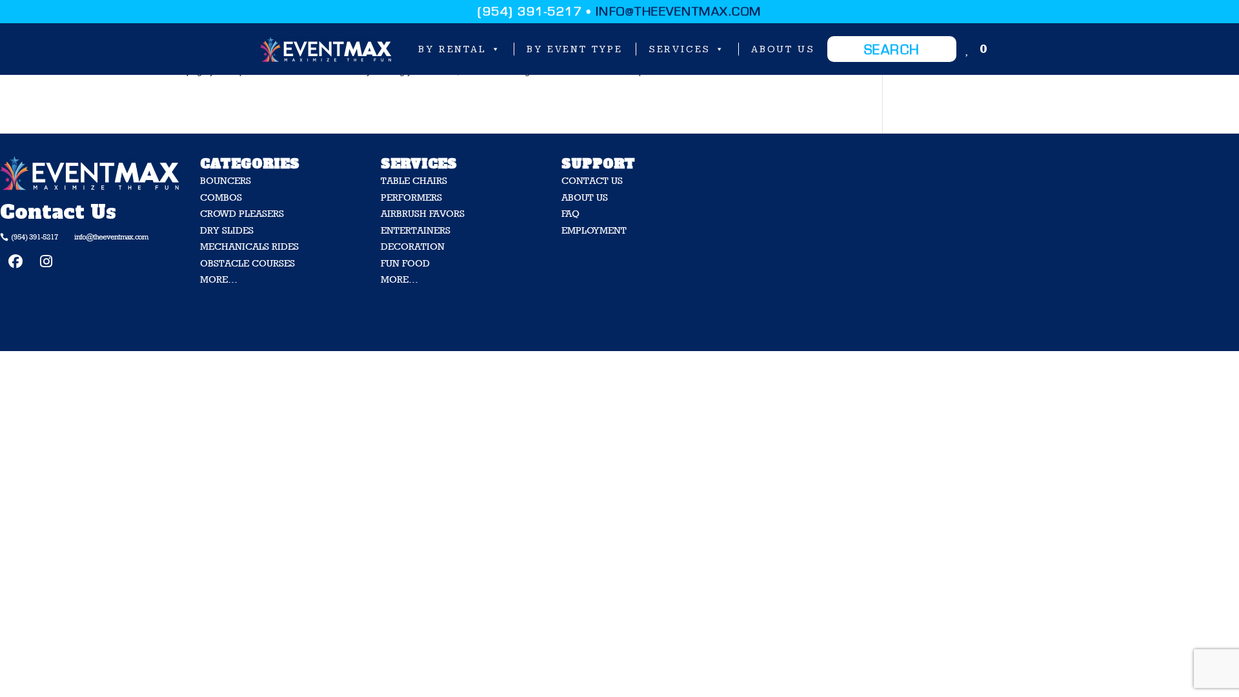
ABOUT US (584, 197)
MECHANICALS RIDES (249, 246)
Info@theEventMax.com (678, 11)
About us (782, 49)
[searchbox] (891, 49)
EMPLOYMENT (594, 230)
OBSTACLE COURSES (247, 263)
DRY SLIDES (227, 230)
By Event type (574, 49)
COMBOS (221, 197)
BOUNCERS (225, 180)
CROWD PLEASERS (242, 213)
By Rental (452, 49)
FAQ (570, 213)
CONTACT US (592, 180)
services (679, 49)
